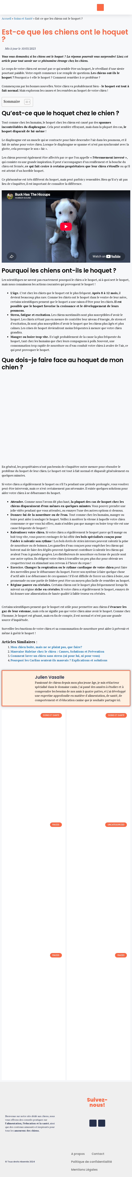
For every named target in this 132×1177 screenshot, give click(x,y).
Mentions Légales (84, 1170)
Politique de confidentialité (91, 1162)
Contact (98, 1154)
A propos (78, 1154)
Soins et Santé (23, 18)
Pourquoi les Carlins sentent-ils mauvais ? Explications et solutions (58, 660)
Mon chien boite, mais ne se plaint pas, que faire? (46, 647)
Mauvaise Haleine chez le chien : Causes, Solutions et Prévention (57, 651)
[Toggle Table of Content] (25, 102)
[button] (66, 7)
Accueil (6, 18)
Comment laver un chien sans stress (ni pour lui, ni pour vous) (55, 656)
